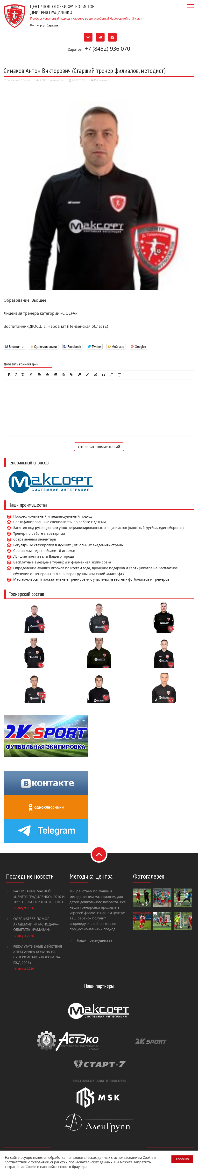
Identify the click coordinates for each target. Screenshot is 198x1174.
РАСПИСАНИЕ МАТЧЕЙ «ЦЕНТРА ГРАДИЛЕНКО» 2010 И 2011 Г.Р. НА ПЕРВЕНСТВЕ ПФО (39, 896)
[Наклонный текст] (16, 375)
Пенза (26, 80)
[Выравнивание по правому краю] (55, 375)
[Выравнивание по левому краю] (39, 375)
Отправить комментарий (99, 446)
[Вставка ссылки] (72, 375)
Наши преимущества (94, 940)
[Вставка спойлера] (119, 375)
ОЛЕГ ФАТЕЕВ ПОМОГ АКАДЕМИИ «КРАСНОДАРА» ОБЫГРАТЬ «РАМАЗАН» (36, 924)
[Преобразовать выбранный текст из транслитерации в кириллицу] (111, 375)
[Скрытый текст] (96, 375)
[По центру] (47, 375)
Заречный (13, 80)
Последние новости (30, 876)
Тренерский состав (26, 594)
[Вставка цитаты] (103, 375)
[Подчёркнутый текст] (23, 375)
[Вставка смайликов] (63, 375)
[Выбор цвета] (87, 375)
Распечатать (101, 80)
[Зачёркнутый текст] (31, 375)
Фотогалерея (148, 876)
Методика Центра (91, 876)
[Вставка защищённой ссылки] (79, 375)
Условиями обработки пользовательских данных (71, 1162)
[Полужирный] (9, 375)
